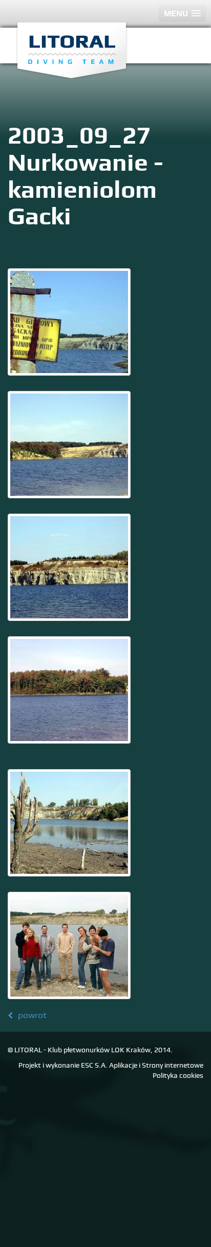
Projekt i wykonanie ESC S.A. (63, 1065)
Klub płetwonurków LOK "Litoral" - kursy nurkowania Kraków (71, 50)
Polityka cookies (178, 1075)
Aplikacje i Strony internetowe (156, 1065)
